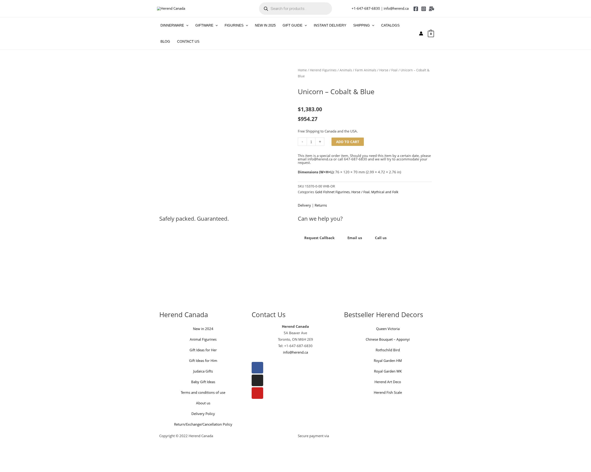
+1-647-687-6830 (366, 8)
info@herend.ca (396, 8)
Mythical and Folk (384, 192)
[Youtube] (257, 393)
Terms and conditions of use (203, 392)
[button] (186, 25)
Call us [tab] (380, 237)
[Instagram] (423, 8)
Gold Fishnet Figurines (332, 192)
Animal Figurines (203, 339)
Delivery (304, 205)
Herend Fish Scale (388, 392)
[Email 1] (431, 8)
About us (203, 403)
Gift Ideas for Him (203, 360)
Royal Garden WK (388, 371)
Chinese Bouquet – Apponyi (388, 339)
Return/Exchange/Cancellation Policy (203, 424)
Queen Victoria (388, 328)
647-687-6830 (355, 159)
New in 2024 (203, 328)
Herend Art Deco (387, 381)
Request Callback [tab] (319, 237)
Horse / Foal (388, 70)
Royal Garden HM (388, 360)
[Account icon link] (421, 33)
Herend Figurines (323, 70)
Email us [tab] (354, 237)
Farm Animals (365, 70)
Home (302, 70)
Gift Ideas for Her (203, 350)
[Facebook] (415, 8)
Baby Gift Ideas (203, 381)
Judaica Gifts (203, 371)
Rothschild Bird (388, 350)
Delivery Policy (203, 413)
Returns (321, 205)
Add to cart (347, 141)
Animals (346, 70)
